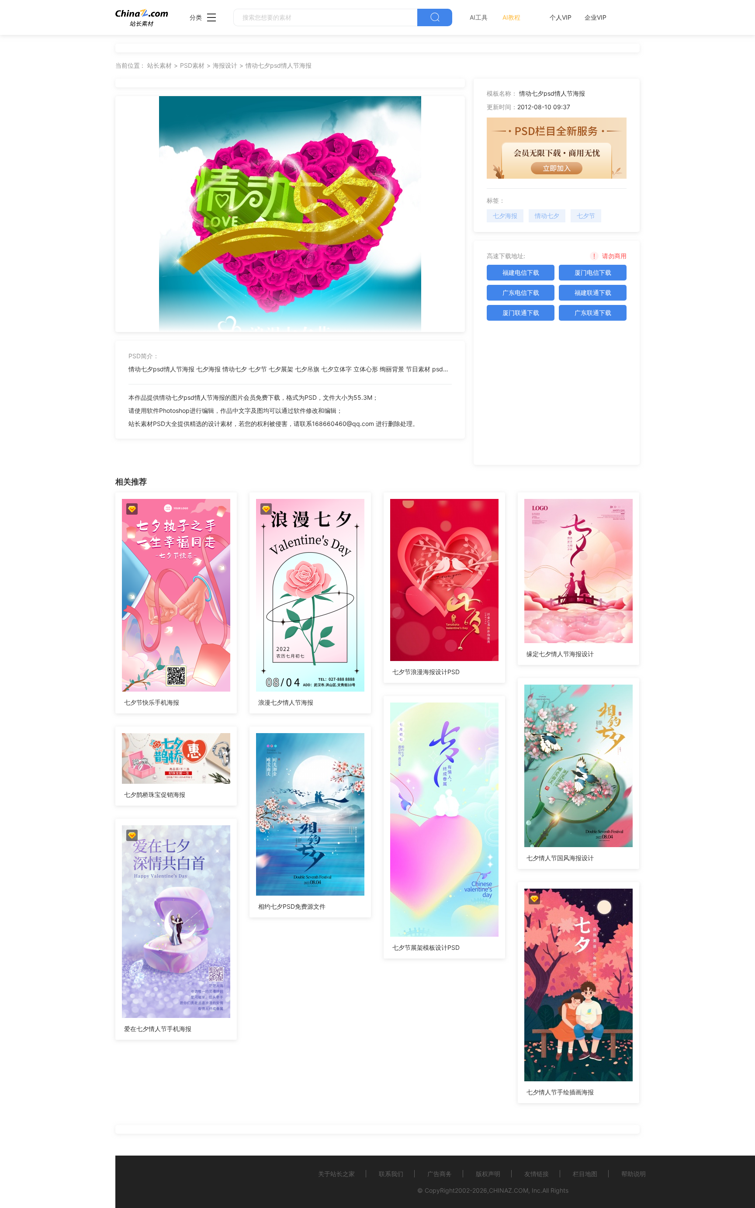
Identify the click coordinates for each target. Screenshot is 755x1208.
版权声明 (488, 1173)
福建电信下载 (520, 272)
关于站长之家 (336, 1173)
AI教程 (511, 17)
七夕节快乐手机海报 (151, 702)
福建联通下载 (593, 292)
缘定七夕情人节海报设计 (560, 654)
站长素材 (159, 65)
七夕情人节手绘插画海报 (560, 1092)
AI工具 (479, 17)
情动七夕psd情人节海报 (279, 65)
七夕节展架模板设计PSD (426, 947)
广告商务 (439, 1173)
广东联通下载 (593, 312)
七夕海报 (505, 215)
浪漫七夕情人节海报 (285, 702)
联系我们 (391, 1173)
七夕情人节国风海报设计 (560, 858)
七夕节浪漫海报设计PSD (426, 671)
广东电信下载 (520, 292)
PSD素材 (192, 65)
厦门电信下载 (593, 272)
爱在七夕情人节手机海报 (157, 1028)
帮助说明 (633, 1173)
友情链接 (536, 1173)
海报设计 (225, 65)
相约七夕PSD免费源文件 (292, 906)
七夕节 (586, 215)
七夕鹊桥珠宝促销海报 (154, 794)
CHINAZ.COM (508, 1190)
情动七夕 (547, 215)
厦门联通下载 (520, 312)
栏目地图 (585, 1173)
